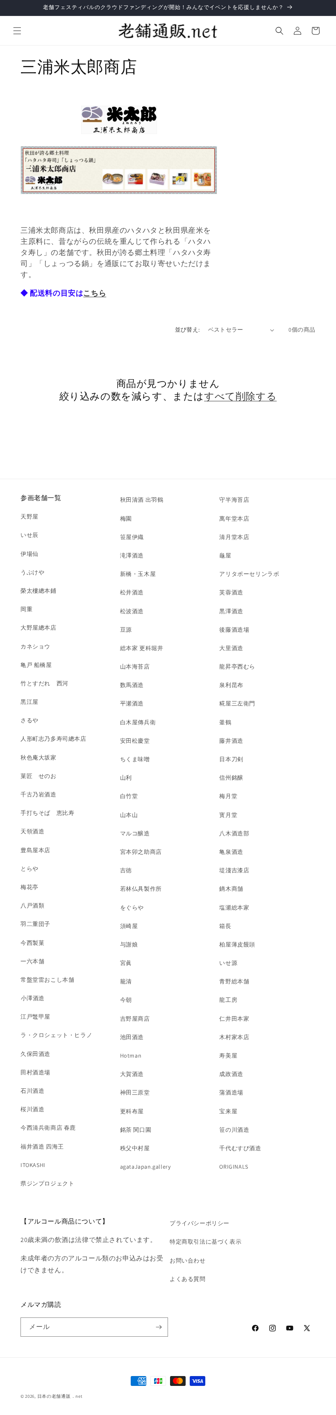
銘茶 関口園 (136, 1129)
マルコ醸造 (135, 833)
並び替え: (187, 329)
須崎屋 (129, 926)
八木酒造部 (234, 833)
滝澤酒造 (132, 555)
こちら (94, 293)
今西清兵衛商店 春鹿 (48, 1127)
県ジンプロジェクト (47, 1183)
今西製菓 (32, 942)
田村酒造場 (35, 1072)
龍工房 (228, 999)
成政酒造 (231, 1074)
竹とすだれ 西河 (44, 683)
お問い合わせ (188, 1260)
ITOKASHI (32, 1165)
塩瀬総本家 (234, 907)
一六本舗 (32, 961)
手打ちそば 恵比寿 (47, 813)
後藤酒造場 (234, 629)
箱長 (225, 926)
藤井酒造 (231, 740)
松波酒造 (132, 611)
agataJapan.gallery (145, 1166)
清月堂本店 (234, 537)
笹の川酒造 (234, 1129)
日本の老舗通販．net (60, 1396)
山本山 (129, 815)
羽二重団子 (35, 924)
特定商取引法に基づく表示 (205, 1241)
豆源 (126, 629)
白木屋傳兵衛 (138, 722)
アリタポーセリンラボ (249, 574)
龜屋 (225, 555)
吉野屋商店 (135, 1018)
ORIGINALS (233, 1166)
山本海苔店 (135, 666)
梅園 (126, 518)
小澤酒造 (32, 998)
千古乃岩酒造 (38, 794)
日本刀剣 (231, 759)
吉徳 (126, 870)
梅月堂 (228, 796)
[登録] (159, 1327)
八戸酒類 (32, 905)
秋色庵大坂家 (38, 757)
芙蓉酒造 (231, 592)
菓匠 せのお (38, 776)
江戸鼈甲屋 (35, 1016)
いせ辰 (29, 535)
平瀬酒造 (132, 703)
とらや (29, 868)
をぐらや (132, 907)
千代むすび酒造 (240, 1148)
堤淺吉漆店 (234, 870)
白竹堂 (129, 796)
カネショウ (35, 646)
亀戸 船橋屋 (36, 665)
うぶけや (32, 572)
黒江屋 (29, 701)
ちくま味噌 (135, 759)
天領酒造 (32, 831)
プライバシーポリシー (199, 1223)
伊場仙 (29, 553)
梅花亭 (29, 887)
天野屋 (29, 516)
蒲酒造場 (231, 1092)
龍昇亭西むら (237, 666)
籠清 (126, 981)
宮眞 (126, 963)
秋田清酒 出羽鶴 (141, 499)
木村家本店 (234, 1037)
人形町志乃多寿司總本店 (53, 738)
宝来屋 (228, 1111)
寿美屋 (228, 1055)
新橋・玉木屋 (138, 574)
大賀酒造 (132, 1074)
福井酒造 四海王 (42, 1146)
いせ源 (228, 963)
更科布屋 (132, 1111)
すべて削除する (240, 396)
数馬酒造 (132, 685)
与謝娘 (129, 944)
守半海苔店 (234, 499)
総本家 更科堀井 (141, 648)
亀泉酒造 (231, 851)
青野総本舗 (234, 981)
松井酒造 (132, 592)
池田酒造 (132, 1037)
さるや (29, 720)
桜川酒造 (32, 1109)
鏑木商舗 (231, 888)
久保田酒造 (35, 1054)
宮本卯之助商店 (141, 851)
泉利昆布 (231, 685)
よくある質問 (188, 1279)
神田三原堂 (135, 1092)
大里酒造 (231, 648)
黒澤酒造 (231, 611)
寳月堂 (228, 815)
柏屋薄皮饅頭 (237, 944)
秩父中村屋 (135, 1148)
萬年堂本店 (234, 518)
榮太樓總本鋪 (38, 590)
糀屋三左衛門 (237, 703)
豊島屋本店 (35, 850)
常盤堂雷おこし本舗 (47, 979)
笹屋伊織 (132, 537)
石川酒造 (32, 1090)
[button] (17, 31)
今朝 (126, 999)
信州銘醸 (231, 777)
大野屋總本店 (38, 627)
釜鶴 (225, 722)
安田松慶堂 (135, 740)
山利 (126, 777)
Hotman (131, 1055)
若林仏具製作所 (141, 888)
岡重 (26, 609)
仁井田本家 (234, 1018)
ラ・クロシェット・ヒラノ (56, 1035)
